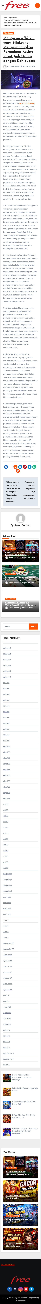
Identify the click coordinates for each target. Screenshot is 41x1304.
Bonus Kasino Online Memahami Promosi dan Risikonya (17, 1174)
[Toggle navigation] (3, 5)
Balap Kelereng (13, 1216)
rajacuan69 (7, 955)
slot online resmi (8, 1265)
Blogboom (33, 1298)
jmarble (6, 995)
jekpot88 (6, 746)
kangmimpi (7, 874)
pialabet (6, 683)
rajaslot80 (7, 1007)
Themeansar (20, 1301)
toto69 (6, 920)
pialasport (7, 648)
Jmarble (6, 1065)
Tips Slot (10, 1192)
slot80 (5, 804)
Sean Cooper (15, 66)
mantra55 (7, 897)
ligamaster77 (8, 943)
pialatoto (6, 1030)
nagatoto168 (8, 1053)
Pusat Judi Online (26, 103)
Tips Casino (8, 33)
